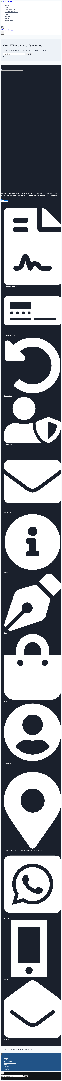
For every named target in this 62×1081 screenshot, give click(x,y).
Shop (6, 7)
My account (9, 20)
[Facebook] (1, 201)
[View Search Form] (2, 27)
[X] (3, 201)
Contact (7, 16)
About (7, 18)
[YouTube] (7, 201)
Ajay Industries (10, 9)
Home (7, 5)
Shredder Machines (11, 12)
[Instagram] (5, 201)
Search (25, 1076)
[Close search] (2, 1073)
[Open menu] (2, 33)
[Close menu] (1, 1054)
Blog (6, 14)
